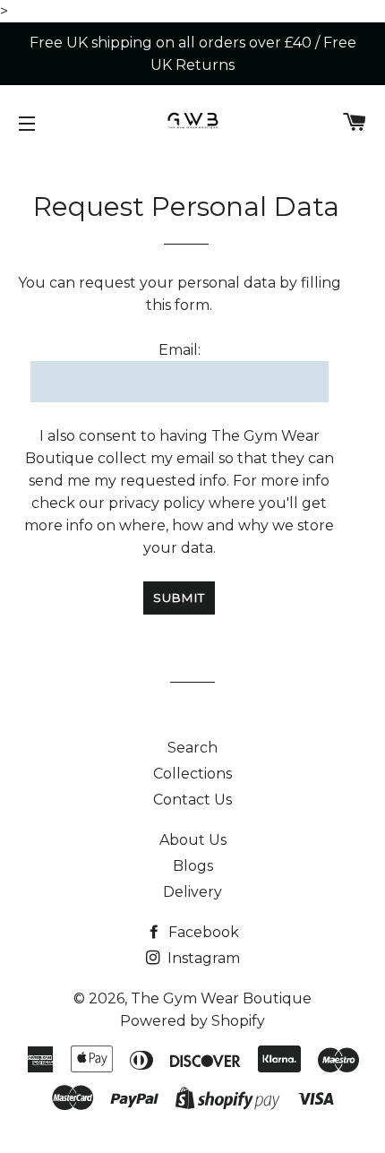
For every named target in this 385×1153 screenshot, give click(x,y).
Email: (179, 349)
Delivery (192, 891)
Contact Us (192, 799)
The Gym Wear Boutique (221, 998)
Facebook (202, 932)
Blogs (193, 865)
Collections (192, 773)
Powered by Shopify (192, 1020)
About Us (193, 839)
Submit (179, 597)
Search (192, 747)
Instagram (202, 958)
